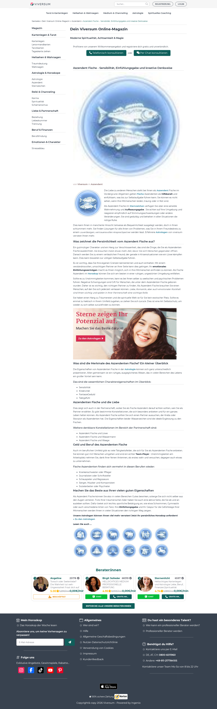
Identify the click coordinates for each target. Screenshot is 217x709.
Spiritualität (38, 101)
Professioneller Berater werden (164, 631)
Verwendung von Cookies (98, 648)
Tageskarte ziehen (41, 51)
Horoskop (93, 273)
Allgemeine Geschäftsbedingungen (104, 636)
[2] (93, 591)
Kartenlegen (38, 41)
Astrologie (37, 79)
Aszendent (76, 21)
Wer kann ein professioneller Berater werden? (173, 625)
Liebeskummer (39, 120)
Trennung (37, 124)
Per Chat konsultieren (154, 52)
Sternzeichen (38, 86)
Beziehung (37, 117)
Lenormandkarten (41, 44)
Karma (35, 98)
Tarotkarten (38, 48)
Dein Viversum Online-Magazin (56, 21)
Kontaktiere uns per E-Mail (161, 649)
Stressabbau (38, 148)
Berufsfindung (39, 136)
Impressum (90, 653)
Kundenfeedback (93, 659)
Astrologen (162, 232)
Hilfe (85, 631)
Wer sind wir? (91, 625)
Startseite (36, 21)
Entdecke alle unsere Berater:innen (108, 606)
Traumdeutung (39, 63)
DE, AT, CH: (161, 655)
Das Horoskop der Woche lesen (38, 625)
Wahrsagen (38, 67)
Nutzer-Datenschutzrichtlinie (100, 642)
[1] (41, 591)
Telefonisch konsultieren (107, 52)
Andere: (161, 660)
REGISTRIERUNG (162, 4)
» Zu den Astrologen (84, 519)
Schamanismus (40, 105)
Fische (140, 194)
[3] (145, 591)
